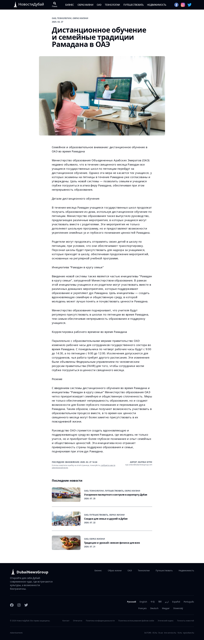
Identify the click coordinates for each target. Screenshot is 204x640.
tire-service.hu (170, 633)
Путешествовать (133, 4)
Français (142, 608)
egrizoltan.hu (188, 633)
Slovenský (178, 608)
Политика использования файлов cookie (136, 621)
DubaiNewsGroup (32, 571)
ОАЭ (99, 4)
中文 (153, 601)
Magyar (166, 608)
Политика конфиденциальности (100, 621)
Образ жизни (85, 4)
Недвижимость (156, 4)
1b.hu (179, 633)
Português (189, 601)
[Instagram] (19, 605)
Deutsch (154, 608)
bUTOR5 (147, 633)
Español (176, 601)
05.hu (154, 633)
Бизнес (69, 4)
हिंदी (159, 601)
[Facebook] (12, 605)
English (143, 601)
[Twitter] (26, 605)
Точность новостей (185, 621)
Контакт (65, 621)
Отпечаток (77, 621)
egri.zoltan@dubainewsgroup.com (138, 465)
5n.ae (160, 633)
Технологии (112, 4)
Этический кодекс (166, 621)
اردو (167, 601)
